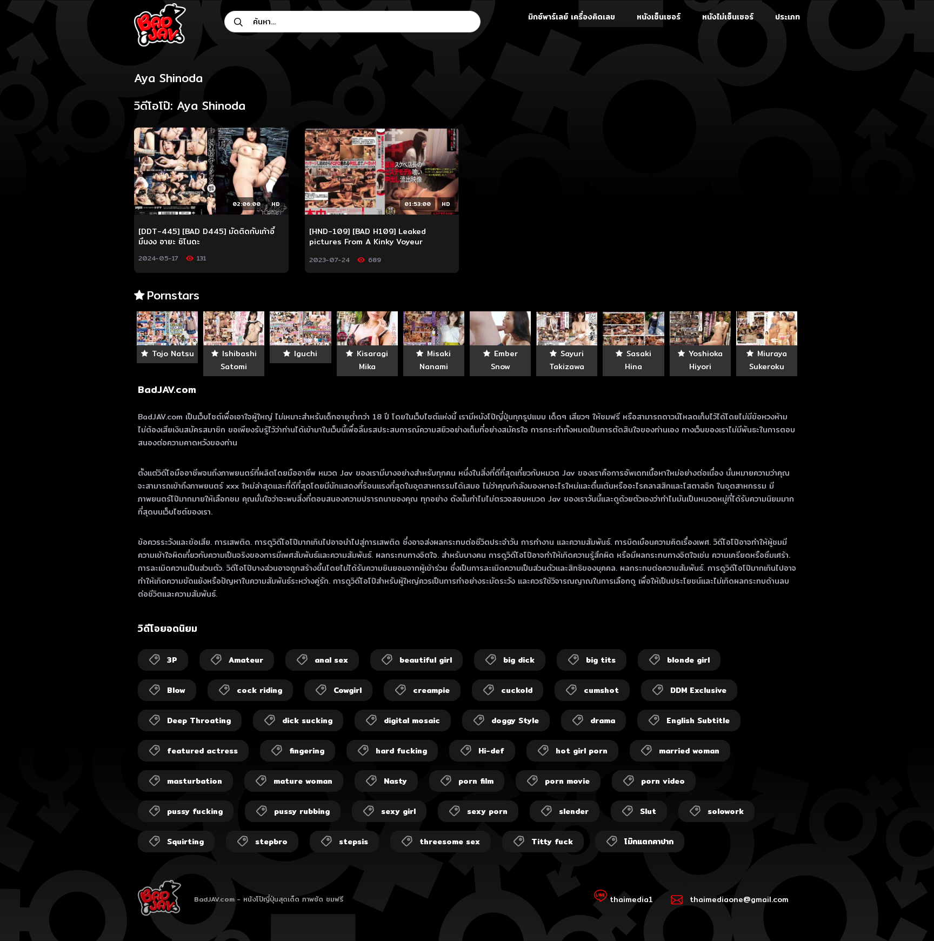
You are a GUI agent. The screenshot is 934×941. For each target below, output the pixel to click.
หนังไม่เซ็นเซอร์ (727, 17)
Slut (648, 811)
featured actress (202, 751)
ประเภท (787, 17)
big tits (601, 660)
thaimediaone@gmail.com (739, 899)
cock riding (259, 690)
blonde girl (688, 660)
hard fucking (401, 751)
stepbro (271, 841)
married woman (689, 751)
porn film (475, 781)
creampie (431, 690)
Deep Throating (199, 720)
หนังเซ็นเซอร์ (659, 17)
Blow (176, 690)
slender (574, 811)
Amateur (246, 660)
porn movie (567, 781)
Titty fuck (552, 841)
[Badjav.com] (160, 24)
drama (602, 720)
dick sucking (307, 720)
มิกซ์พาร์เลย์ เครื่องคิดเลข (571, 17)
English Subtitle (698, 720)
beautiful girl (425, 660)
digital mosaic (412, 720)
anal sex (331, 660)
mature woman (302, 781)
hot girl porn (582, 751)
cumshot (601, 690)
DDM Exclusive (698, 690)
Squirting (185, 841)
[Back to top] (904, 911)
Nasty (395, 781)
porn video (663, 781)
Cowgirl (347, 690)
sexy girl (398, 811)
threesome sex (449, 841)
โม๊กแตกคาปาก (648, 841)
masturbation (194, 781)
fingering (306, 751)
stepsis (353, 841)
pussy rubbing (302, 811)
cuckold (516, 690)
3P (172, 660)
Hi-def (491, 751)
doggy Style (515, 720)
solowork (726, 811)
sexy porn (487, 811)
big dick (519, 660)
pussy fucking (195, 811)
